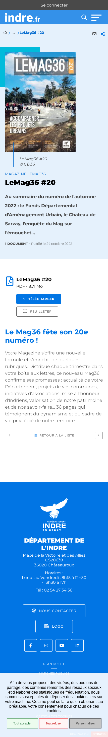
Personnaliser (85, 723)
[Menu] (96, 17)
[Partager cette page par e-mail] (94, 34)
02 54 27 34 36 (58, 590)
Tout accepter (22, 723)
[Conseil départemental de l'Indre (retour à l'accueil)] (23, 17)
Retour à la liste (56, 435)
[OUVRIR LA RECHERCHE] (84, 17)
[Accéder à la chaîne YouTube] (62, 645)
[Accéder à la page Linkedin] (77, 645)
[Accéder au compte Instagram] (46, 645)
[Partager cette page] (103, 34)
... (14, 32)
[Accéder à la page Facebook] (30, 645)
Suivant (98, 435)
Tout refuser (54, 723)
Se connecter (54, 5)
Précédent (9, 435)
